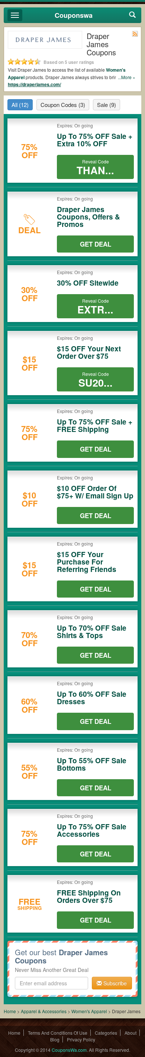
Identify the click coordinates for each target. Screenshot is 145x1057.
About (130, 1033)
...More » (126, 77)
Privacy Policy (81, 1039)
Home (10, 1011)
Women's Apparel (89, 1011)
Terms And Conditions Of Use (57, 1033)
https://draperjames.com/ (34, 84)
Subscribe (114, 983)
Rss (135, 34)
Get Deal (95, 244)
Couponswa (74, 15)
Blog (54, 1039)
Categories (106, 1033)
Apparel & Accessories (44, 1011)
